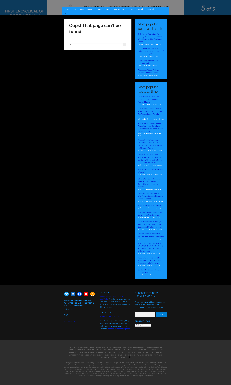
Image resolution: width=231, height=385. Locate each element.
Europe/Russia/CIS (156, 350)
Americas (99, 352)
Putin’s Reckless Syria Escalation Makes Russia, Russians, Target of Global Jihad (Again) (151, 51)
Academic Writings (76, 355)
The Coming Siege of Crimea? (149, 205)
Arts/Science (119, 9)
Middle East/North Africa (137, 350)
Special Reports (86, 9)
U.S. (124, 350)
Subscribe (161, 314)
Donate (160, 9)
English (140, 325)
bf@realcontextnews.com (109, 316)
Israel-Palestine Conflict (116, 347)
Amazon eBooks (110, 355)
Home (66, 9)
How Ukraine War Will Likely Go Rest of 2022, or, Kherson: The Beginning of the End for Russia (150, 224)
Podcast (130, 9)
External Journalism (154, 352)
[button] (65, 13)
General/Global (114, 350)
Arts (114, 352)
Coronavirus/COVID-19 (76, 350)
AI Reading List (83, 347)
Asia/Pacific (73, 352)
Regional (98, 9)
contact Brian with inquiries (119, 329)
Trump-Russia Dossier (136, 347)
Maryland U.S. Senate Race (96, 350)
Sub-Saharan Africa (87, 352)
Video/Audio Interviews (93, 355)
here (76, 309)
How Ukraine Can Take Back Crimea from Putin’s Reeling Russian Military (149, 99)
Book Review (131, 352)
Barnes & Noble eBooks (126, 355)
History (107, 9)
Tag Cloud (115, 357)
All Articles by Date (144, 355)
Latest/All (150, 9)
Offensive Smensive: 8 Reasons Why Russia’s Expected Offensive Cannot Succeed (150, 196)
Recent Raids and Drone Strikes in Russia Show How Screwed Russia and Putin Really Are (150, 260)
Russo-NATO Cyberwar (154, 347)
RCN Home (72, 347)
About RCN (158, 355)
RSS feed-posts (70, 321)
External (139, 9)
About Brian (104, 357)
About (74, 9)
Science (121, 352)
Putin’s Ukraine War (97, 347)
